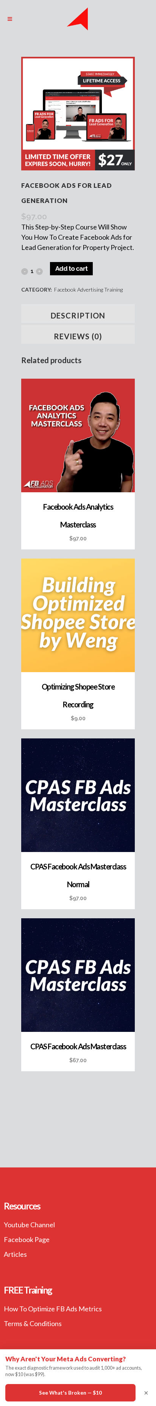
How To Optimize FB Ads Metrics (53, 1309)
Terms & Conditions (33, 1323)
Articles (15, 1254)
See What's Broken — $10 (70, 1393)
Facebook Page (27, 1239)
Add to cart (71, 268)
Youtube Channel (29, 1224)
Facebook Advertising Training (88, 289)
